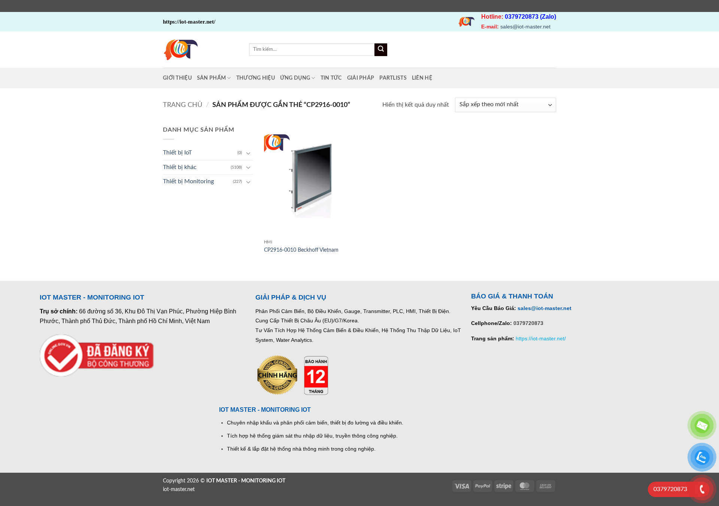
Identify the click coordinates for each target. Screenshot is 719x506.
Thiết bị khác (180, 167)
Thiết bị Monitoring (188, 181)
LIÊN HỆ (422, 78)
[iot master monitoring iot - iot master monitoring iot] (200, 49)
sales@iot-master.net (525, 27)
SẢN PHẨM (211, 78)
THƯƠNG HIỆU (255, 78)
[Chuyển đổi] (248, 152)
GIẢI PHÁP (360, 78)
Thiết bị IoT (177, 153)
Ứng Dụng (295, 78)
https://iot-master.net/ (541, 338)
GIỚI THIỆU (177, 78)
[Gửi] (380, 49)
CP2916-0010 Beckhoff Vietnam (301, 250)
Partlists (393, 78)
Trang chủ (182, 104)
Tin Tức (331, 78)
